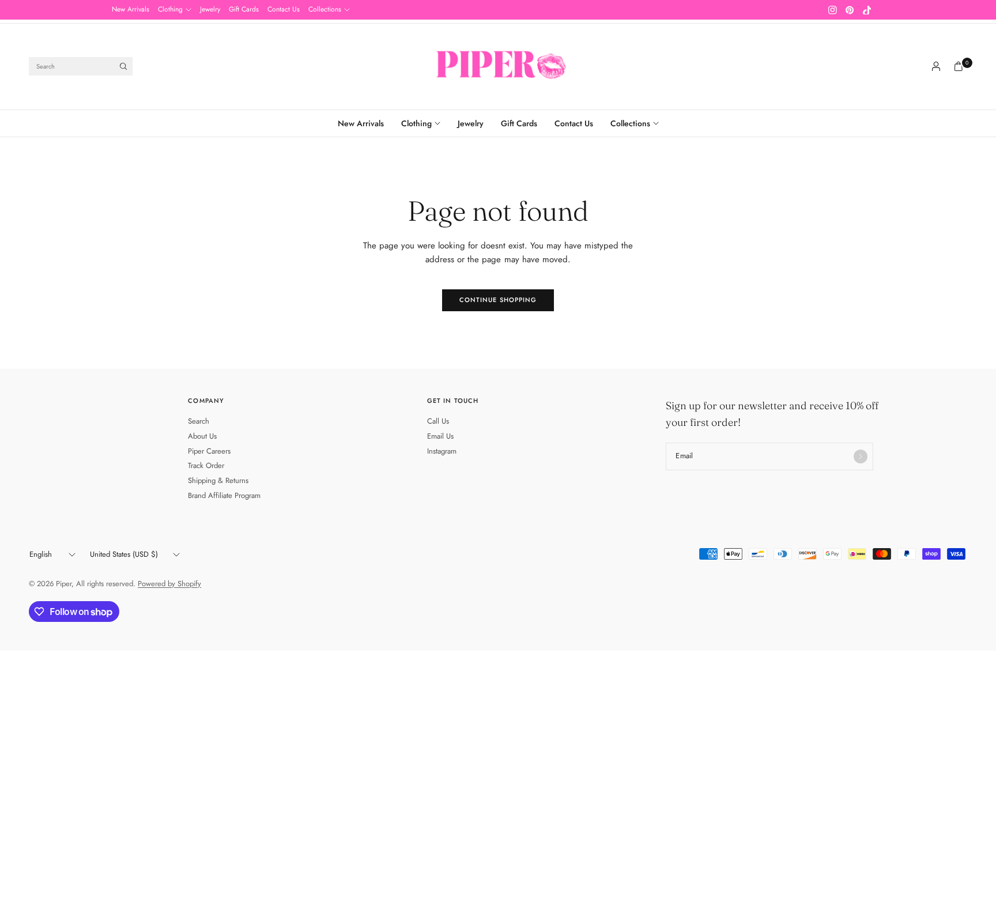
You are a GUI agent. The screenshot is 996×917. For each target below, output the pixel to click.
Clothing (170, 9)
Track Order (206, 465)
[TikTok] (867, 9)
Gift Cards (244, 9)
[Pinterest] (849, 9)
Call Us (438, 421)
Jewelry (210, 9)
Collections (324, 9)
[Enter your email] (860, 456)
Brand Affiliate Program (224, 495)
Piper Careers (209, 451)
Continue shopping (498, 299)
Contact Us (283, 9)
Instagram (441, 451)
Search (198, 421)
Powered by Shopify (169, 583)
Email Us (440, 436)
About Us (202, 436)
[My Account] (936, 66)
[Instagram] (832, 9)
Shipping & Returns (218, 480)
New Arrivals (130, 9)
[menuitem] (130, 9)
